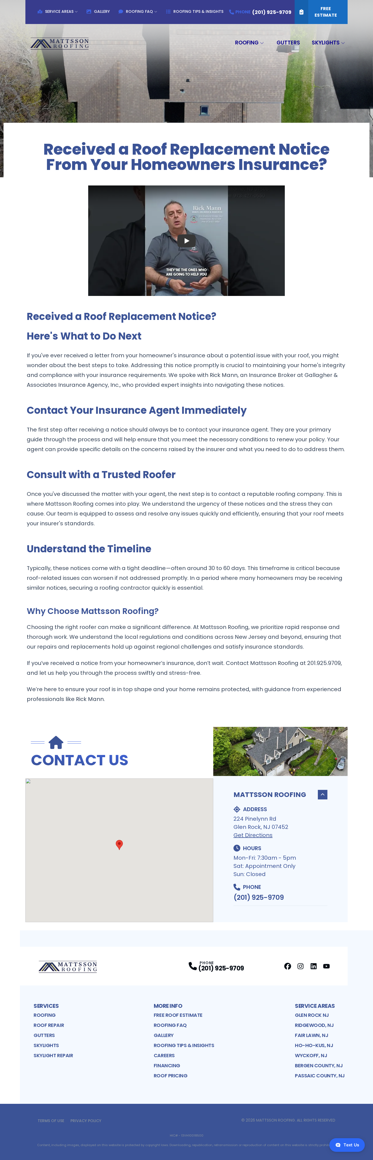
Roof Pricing (171, 1075)
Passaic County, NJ (320, 1075)
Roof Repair (49, 1025)
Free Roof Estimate (178, 1015)
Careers (164, 1055)
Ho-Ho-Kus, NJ (314, 1045)
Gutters (288, 42)
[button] (119, 845)
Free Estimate (326, 11)
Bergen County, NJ (319, 1065)
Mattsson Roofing (269, 794)
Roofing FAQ (139, 11)
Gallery (102, 11)
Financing (167, 1065)
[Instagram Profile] (300, 966)
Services (46, 1006)
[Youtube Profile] (326, 966)
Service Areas (59, 11)
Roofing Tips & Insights (198, 11)
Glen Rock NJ (312, 1015)
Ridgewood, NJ (314, 1025)
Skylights (326, 42)
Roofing (247, 42)
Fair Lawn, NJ (311, 1035)
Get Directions (253, 835)
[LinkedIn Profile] (313, 966)
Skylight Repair (53, 1055)
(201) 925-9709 (258, 897)
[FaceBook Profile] (287, 966)
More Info (168, 1006)
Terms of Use (51, 1120)
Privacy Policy (85, 1120)
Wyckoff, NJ (311, 1055)
